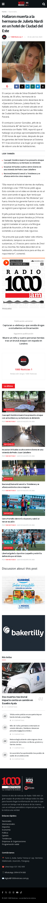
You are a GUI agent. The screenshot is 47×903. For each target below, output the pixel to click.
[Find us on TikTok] (21, 892)
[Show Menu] (3, 4)
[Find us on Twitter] (6, 892)
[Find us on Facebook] (2, 892)
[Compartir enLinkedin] (27, 86)
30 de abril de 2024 (34, 37)
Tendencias (7, 838)
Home (4, 12)
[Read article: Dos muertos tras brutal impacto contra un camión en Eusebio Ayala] (23, 678)
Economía (6, 830)
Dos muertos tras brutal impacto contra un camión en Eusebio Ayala (17, 700)
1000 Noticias (13, 898)
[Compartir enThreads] (43, 86)
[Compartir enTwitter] (22, 86)
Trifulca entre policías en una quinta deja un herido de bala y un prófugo (26, 715)
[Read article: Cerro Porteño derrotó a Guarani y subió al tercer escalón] (23, 505)
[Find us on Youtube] (17, 892)
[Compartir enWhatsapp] (32, 86)
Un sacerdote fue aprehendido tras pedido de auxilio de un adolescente (27, 754)
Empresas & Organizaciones (14, 841)
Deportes (8, 479)
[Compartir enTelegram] (38, 86)
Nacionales (13, 12)
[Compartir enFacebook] (16, 86)
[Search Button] (43, 4)
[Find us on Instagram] (10, 892)
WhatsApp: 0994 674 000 (15, 872)
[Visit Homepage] (23, 3)
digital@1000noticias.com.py (17, 878)
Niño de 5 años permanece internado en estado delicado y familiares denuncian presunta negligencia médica (25, 728)
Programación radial (10, 844)
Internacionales (8, 824)
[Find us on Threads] (13, 892)
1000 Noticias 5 (10, 490)
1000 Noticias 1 (17, 37)
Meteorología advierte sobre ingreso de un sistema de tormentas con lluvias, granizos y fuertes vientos (26, 742)
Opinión (5, 835)
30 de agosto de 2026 (27, 421)
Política (5, 832)
